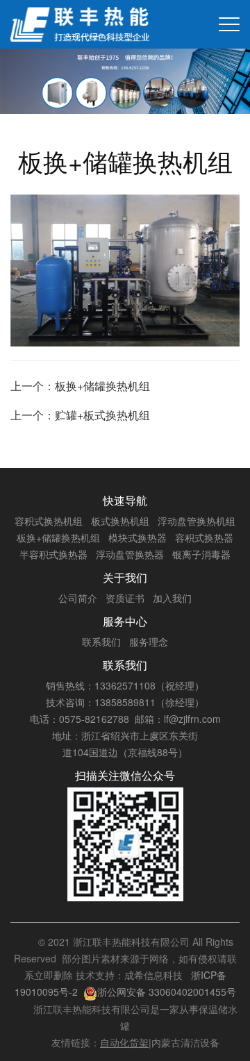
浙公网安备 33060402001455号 (166, 992)
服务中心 (125, 621)
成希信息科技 (153, 975)
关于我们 (125, 577)
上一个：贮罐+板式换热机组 (80, 415)
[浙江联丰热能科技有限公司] (79, 24)
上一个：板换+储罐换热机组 (80, 386)
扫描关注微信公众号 (125, 775)
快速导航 (125, 500)
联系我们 (125, 665)
